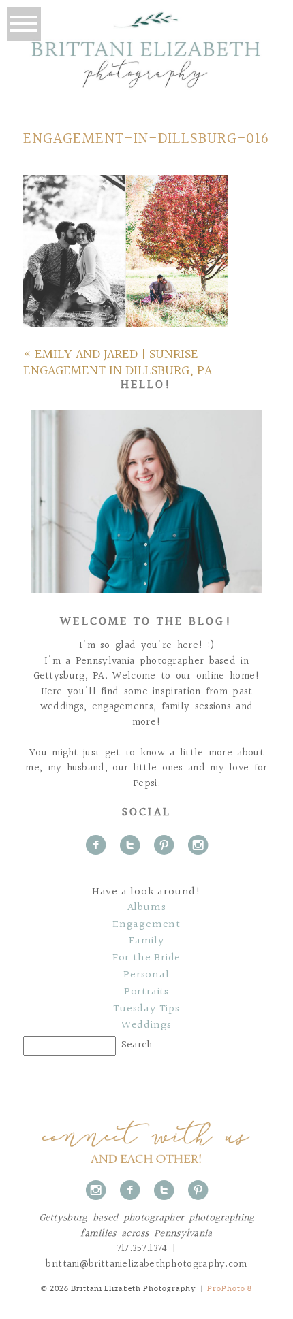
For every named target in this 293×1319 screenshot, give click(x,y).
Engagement (146, 925)
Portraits (146, 992)
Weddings (146, 1025)
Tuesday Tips (146, 1009)
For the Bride (146, 958)
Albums (146, 908)
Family (146, 941)
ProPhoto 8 (229, 1288)
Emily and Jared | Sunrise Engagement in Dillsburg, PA (117, 363)
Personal (146, 975)
